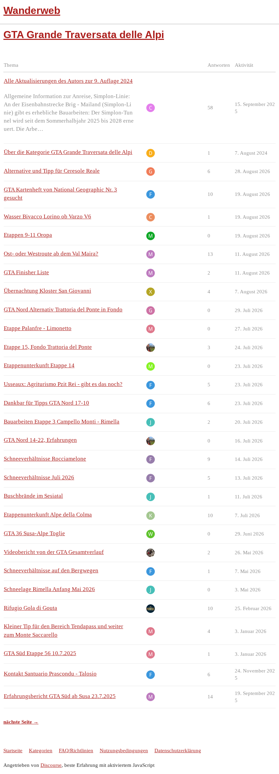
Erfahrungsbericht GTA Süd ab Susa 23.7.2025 (60, 696)
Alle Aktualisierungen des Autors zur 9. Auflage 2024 (68, 81)
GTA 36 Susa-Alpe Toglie (34, 533)
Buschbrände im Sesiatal (33, 496)
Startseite (12, 750)
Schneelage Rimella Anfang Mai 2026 (49, 589)
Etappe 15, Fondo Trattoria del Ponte (48, 347)
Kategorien (40, 750)
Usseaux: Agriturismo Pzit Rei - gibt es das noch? (63, 384)
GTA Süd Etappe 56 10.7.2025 (40, 653)
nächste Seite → (20, 722)
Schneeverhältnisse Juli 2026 (39, 477)
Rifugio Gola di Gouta (30, 608)
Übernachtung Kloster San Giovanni (47, 291)
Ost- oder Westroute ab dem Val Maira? (51, 253)
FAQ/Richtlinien (76, 750)
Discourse (51, 765)
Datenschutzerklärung (177, 750)
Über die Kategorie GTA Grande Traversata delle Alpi (68, 152)
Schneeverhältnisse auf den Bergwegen (51, 570)
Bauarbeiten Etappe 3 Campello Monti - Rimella (61, 421)
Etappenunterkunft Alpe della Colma (48, 514)
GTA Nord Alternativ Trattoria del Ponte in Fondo (63, 309)
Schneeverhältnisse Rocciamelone (45, 458)
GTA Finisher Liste (26, 272)
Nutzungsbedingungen (124, 750)
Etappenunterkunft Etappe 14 (39, 365)
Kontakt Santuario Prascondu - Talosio (50, 673)
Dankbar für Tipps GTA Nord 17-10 (46, 403)
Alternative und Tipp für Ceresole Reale (52, 171)
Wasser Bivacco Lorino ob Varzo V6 (47, 216)
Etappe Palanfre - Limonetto (37, 328)
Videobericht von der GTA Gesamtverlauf (54, 552)
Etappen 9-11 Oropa (28, 235)
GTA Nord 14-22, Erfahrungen (40, 440)
